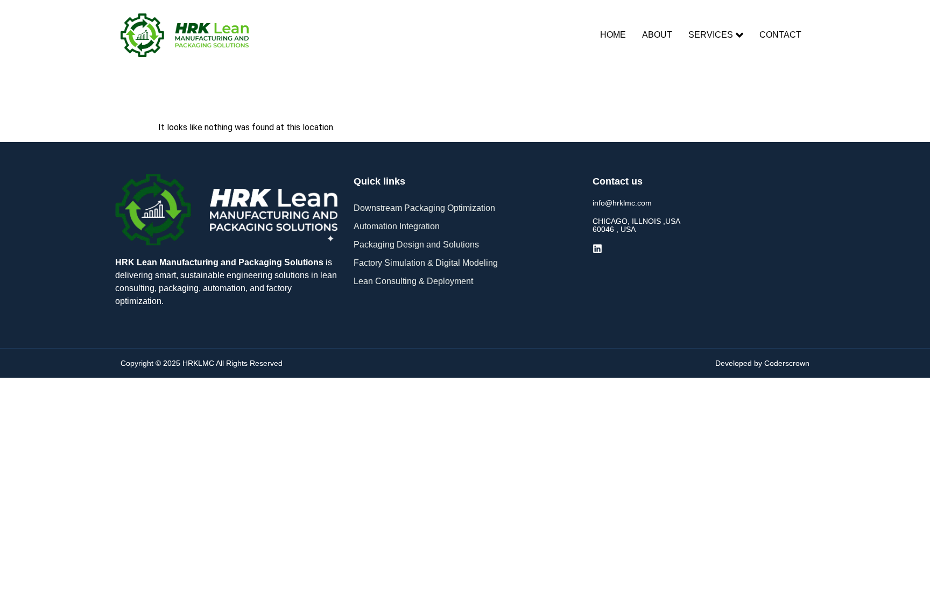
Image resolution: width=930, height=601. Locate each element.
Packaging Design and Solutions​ (416, 244)
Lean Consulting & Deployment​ (413, 281)
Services (710, 34)
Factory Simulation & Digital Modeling (426, 262)
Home (613, 34)
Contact (780, 34)
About (657, 34)
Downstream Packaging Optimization (424, 208)
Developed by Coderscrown (762, 363)
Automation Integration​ (397, 226)
